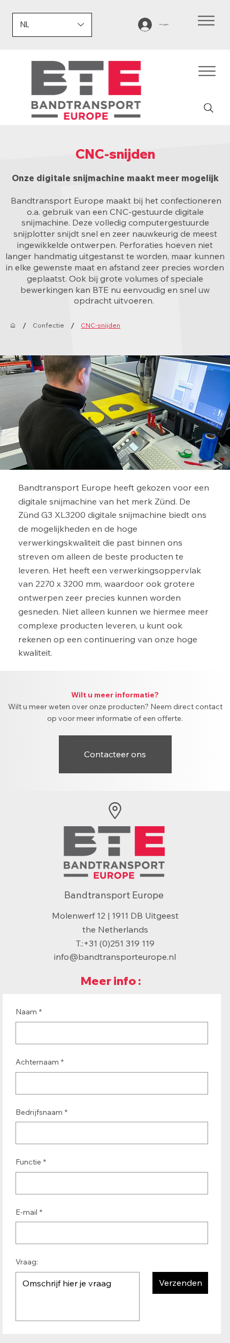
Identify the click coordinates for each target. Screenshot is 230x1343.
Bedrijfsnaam (41, 1112)
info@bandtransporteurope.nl (115, 956)
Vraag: (27, 1262)
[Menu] (206, 21)
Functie (31, 1162)
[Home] (12, 325)
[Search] (208, 108)
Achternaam (40, 1062)
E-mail (29, 1212)
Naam (29, 1011)
